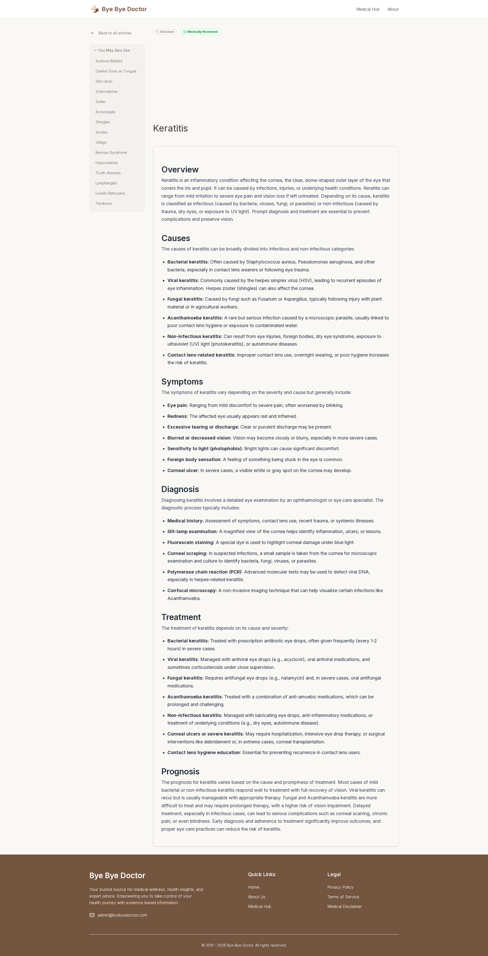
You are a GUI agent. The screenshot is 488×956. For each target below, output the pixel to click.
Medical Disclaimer (344, 906)
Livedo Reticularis (110, 193)
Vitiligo (101, 142)
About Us (256, 896)
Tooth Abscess (108, 173)
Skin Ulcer (104, 81)
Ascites (102, 132)
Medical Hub (367, 9)
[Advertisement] (276, 78)
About (393, 9)
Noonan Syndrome (111, 152)
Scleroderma (106, 91)
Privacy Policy (340, 887)
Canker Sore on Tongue (116, 71)
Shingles (103, 122)
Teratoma (104, 203)
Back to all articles (115, 33)
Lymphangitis (106, 183)
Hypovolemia (107, 162)
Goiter (101, 101)
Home (253, 887)
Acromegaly (106, 112)
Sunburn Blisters (109, 61)
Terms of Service (343, 896)
